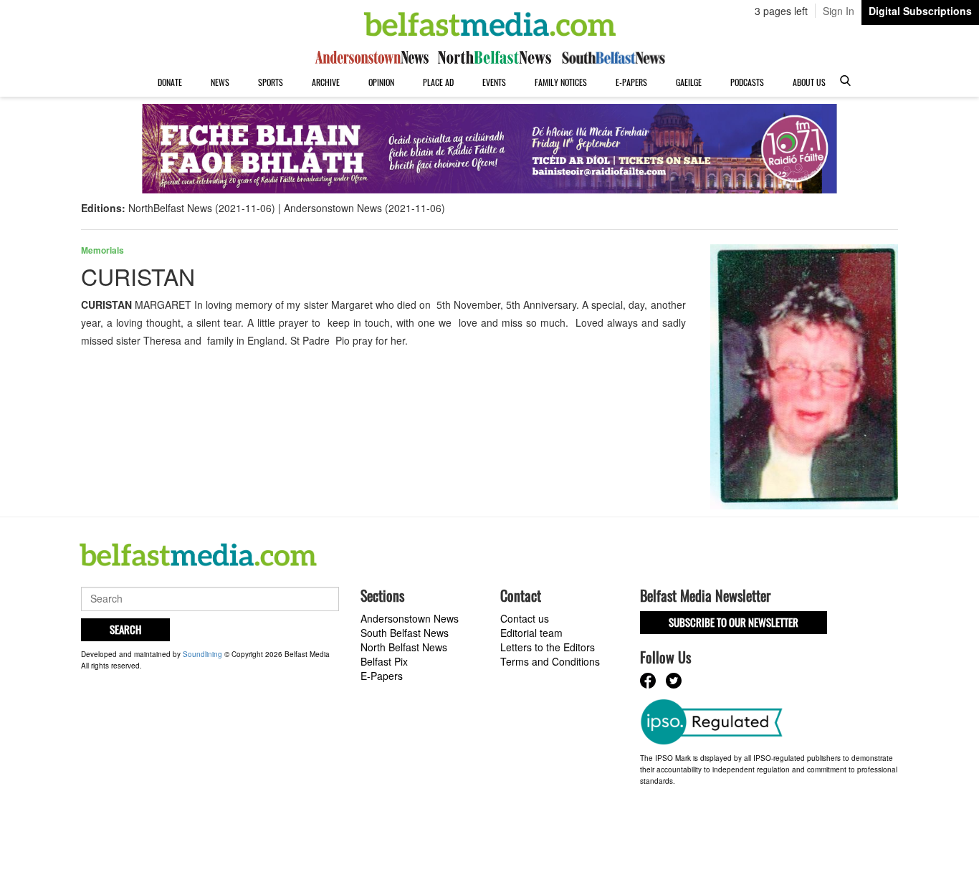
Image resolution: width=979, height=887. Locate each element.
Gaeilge (689, 82)
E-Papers (631, 82)
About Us (809, 82)
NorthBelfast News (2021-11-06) (201, 208)
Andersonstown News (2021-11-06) (364, 208)
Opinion (381, 82)
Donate (170, 82)
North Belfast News (403, 647)
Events (494, 82)
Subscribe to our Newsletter (733, 622)
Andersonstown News (409, 618)
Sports (270, 82)
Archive (326, 82)
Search (125, 629)
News (220, 82)
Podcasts (747, 82)
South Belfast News (404, 632)
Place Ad (438, 82)
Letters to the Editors (547, 647)
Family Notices (561, 82)
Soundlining (202, 654)
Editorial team (531, 632)
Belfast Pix (384, 661)
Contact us (524, 618)
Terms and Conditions (550, 661)
